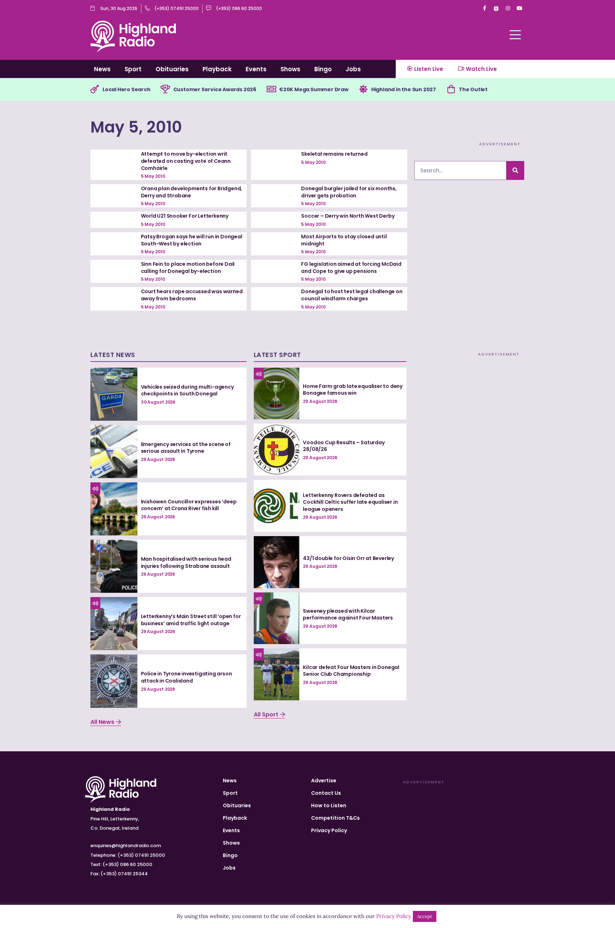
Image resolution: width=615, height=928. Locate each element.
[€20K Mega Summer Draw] (271, 89)
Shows (290, 69)
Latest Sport (277, 354)
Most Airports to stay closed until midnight (344, 240)
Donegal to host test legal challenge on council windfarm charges (351, 295)
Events (256, 69)
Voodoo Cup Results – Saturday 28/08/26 (343, 446)
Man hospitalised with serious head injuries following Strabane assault (186, 562)
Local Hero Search (126, 89)
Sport (133, 69)
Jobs (353, 69)
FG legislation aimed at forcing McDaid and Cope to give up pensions (351, 267)
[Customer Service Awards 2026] (165, 89)
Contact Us (326, 793)
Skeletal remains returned (334, 153)
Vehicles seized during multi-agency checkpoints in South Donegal (187, 390)
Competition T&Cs (335, 817)
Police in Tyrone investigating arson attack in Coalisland (186, 677)
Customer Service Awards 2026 (214, 89)
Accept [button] (424, 916)
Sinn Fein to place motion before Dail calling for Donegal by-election (188, 267)
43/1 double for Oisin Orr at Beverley (348, 558)
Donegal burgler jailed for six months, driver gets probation (348, 192)
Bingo (323, 69)
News (102, 69)
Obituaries (172, 69)
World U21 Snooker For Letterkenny (184, 215)
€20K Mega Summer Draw (313, 89)
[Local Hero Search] (94, 89)
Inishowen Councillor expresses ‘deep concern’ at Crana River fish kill (189, 505)
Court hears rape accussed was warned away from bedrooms (192, 295)
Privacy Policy (329, 830)
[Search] (515, 170)
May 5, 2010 (136, 127)
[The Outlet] (451, 89)
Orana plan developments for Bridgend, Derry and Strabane (191, 192)
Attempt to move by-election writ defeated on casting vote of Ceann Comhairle (186, 160)
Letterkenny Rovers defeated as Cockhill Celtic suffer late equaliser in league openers (350, 502)
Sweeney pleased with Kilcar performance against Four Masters (348, 614)
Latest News (112, 354)
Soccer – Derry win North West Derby (347, 215)
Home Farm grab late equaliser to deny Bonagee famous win (353, 390)
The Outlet (473, 89)
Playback (217, 69)
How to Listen (328, 805)
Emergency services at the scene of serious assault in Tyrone (186, 448)
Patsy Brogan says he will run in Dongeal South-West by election (191, 240)
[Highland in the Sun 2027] (363, 89)
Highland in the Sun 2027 (403, 89)
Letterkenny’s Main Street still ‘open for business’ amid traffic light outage (191, 620)
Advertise (323, 780)
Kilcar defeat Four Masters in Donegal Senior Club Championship (351, 671)
